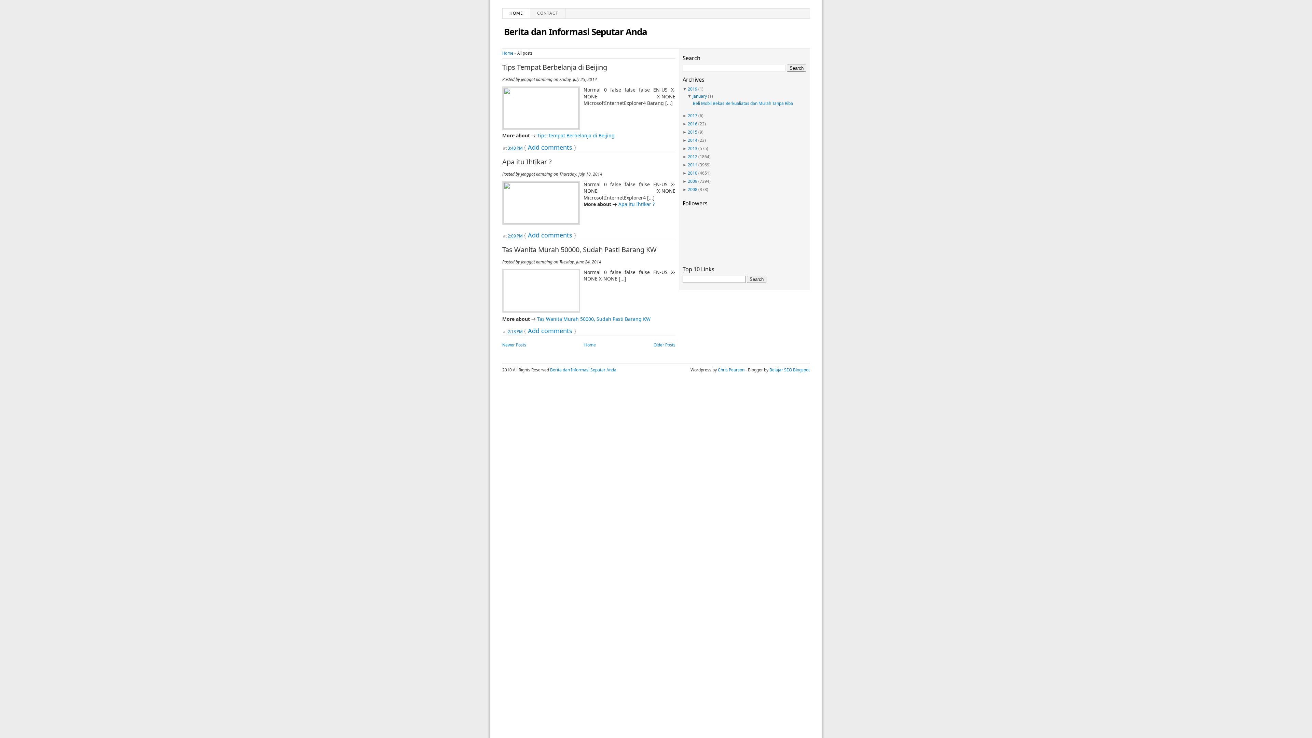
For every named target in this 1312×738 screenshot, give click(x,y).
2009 (692, 181)
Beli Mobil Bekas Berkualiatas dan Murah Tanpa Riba (743, 103)
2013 (692, 148)
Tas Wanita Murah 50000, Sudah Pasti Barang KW (579, 249)
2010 (692, 173)
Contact (547, 13)
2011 (692, 165)
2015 (692, 132)
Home (516, 13)
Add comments (550, 147)
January (700, 96)
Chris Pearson (731, 370)
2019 (692, 89)
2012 (692, 157)
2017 (692, 116)
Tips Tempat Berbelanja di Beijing (554, 67)
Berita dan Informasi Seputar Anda (575, 32)
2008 (692, 189)
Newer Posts (514, 345)
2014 (692, 140)
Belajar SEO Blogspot (789, 370)
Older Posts (664, 345)
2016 (692, 124)
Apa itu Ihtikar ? (527, 162)
